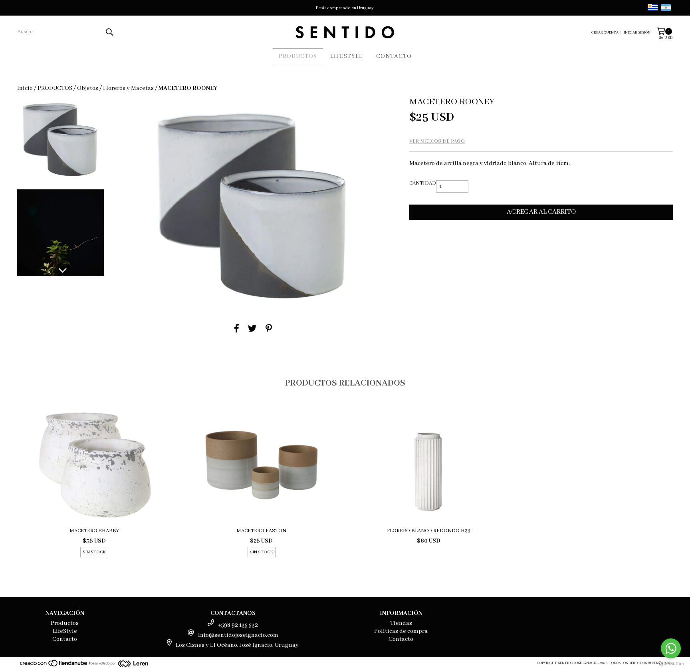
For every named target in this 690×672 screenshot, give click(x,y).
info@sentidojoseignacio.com (238, 635)
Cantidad (422, 183)
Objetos (87, 88)
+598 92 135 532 (238, 625)
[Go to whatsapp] (671, 648)
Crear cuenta (605, 32)
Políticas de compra (401, 631)
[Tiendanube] (54, 666)
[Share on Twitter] (252, 328)
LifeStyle (346, 56)
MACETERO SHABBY (94, 530)
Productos (298, 56)
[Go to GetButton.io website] (671, 663)
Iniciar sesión (637, 32)
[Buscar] (109, 32)
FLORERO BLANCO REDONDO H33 (428, 530)
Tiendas (401, 623)
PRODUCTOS (55, 88)
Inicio (25, 88)
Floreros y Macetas (128, 88)
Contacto (394, 56)
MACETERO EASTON (261, 530)
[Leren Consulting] (119, 664)
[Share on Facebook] (236, 328)
